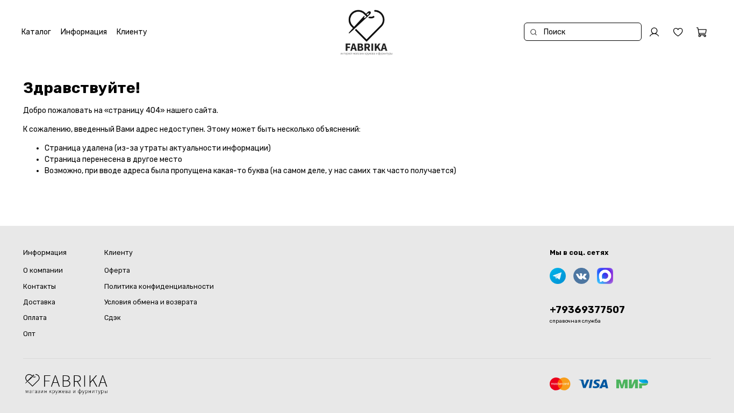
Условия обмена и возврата (150, 302)
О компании (43, 270)
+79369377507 (587, 310)
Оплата (35, 318)
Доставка (39, 302)
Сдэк (112, 318)
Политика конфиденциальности (159, 286)
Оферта (117, 270)
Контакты (39, 286)
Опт (29, 334)
